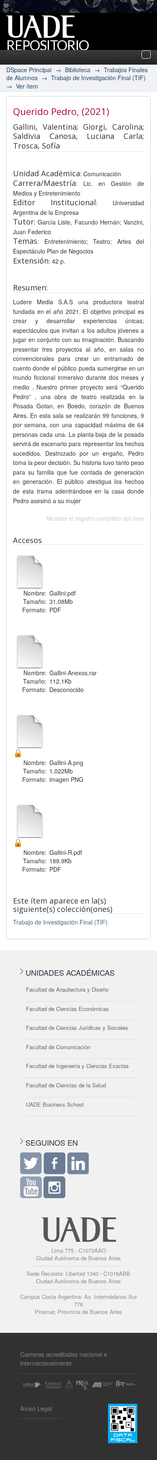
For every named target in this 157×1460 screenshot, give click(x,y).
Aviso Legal (36, 1408)
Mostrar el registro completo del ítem (95, 518)
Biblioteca (77, 69)
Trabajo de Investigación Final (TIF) (98, 77)
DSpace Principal (28, 69)
